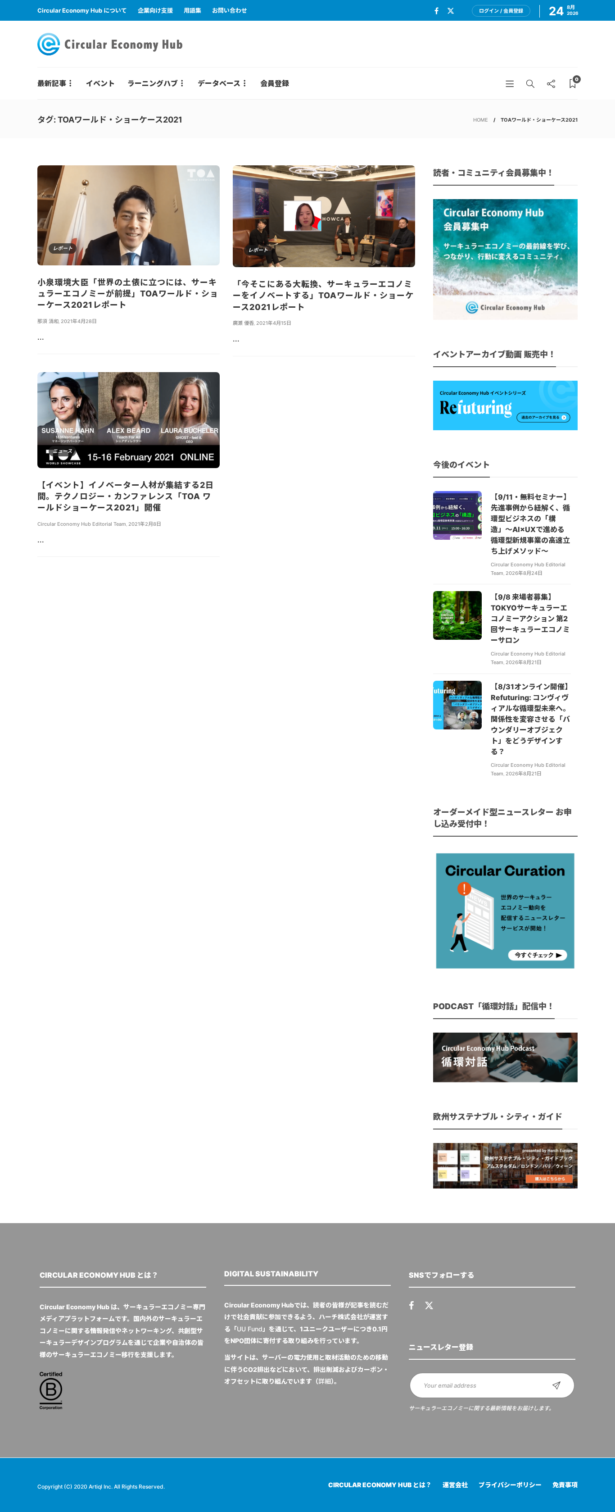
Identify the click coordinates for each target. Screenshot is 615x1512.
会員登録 (274, 83)
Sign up (556, 1385)
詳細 (324, 1381)
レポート (62, 248)
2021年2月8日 (144, 524)
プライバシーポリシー (510, 1485)
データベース (219, 83)
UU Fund (249, 1329)
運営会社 (455, 1485)
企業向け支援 (155, 10)
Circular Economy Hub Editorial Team (81, 524)
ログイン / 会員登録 (501, 11)
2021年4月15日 (273, 323)
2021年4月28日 (79, 321)
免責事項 (565, 1485)
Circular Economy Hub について (82, 10)
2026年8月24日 (524, 573)
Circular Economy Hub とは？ (380, 1485)
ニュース (62, 451)
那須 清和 (48, 321)
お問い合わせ (229, 10)
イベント (100, 83)
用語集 (192, 10)
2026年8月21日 (524, 662)
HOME (480, 120)
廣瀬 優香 (243, 323)
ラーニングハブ (152, 83)
